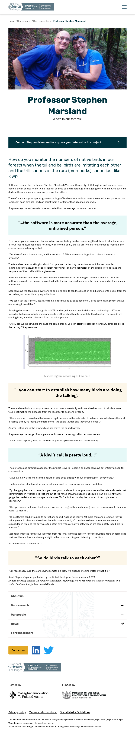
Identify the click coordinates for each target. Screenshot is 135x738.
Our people (18, 614)
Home (11, 21)
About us (17, 596)
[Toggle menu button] (124, 7)
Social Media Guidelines (75, 712)
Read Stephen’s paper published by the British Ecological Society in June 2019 (51, 577)
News (15, 623)
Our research (24, 21)
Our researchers (42, 21)
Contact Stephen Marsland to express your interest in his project (58, 142)
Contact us (18, 650)
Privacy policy (17, 712)
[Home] (31, 7)
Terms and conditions (43, 712)
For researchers (22, 633)
